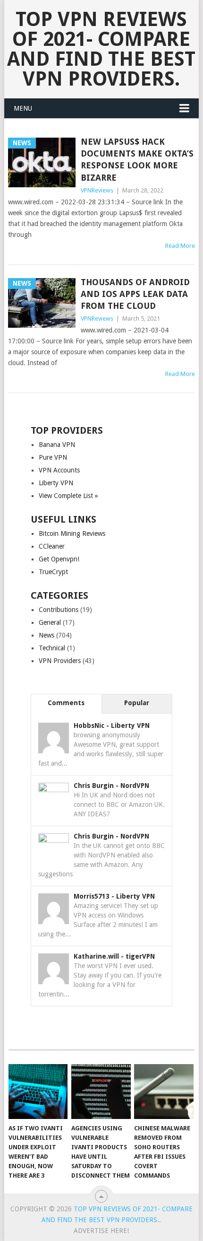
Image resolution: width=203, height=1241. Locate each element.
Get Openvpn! (59, 559)
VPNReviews (97, 190)
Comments (66, 703)
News (46, 635)
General (50, 622)
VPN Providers (60, 660)
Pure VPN (53, 457)
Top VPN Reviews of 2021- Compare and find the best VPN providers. (101, 49)
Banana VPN (57, 444)
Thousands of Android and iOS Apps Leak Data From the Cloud (135, 294)
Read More (180, 245)
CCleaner (52, 546)
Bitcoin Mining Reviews (72, 533)
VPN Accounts (59, 470)
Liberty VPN (56, 483)
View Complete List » (68, 495)
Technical (52, 648)
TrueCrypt (53, 572)
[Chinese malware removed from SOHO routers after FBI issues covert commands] (163, 1091)
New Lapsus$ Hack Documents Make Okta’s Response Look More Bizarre (137, 160)
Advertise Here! (101, 1230)
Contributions (58, 609)
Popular (136, 703)
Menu (23, 108)
